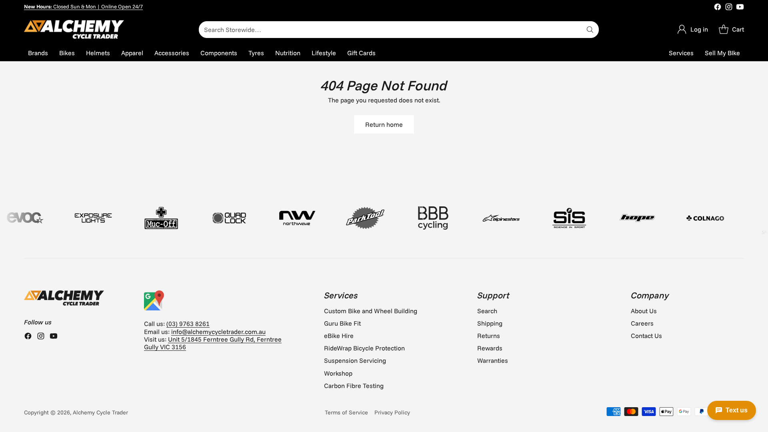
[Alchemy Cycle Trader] (74, 29)
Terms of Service (346, 412)
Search (487, 311)
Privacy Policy (392, 412)
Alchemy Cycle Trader (100, 412)
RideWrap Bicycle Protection (364, 348)
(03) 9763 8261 (188, 324)
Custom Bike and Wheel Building (370, 311)
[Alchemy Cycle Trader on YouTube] (740, 7)
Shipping (489, 323)
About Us (644, 311)
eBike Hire (339, 336)
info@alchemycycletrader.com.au (218, 332)
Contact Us (646, 336)
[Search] (590, 29)
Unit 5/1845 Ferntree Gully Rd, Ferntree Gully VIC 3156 (213, 343)
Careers (642, 323)
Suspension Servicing (355, 360)
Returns (488, 336)
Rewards (489, 348)
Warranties (492, 360)
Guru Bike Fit (342, 323)
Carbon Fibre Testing (354, 386)
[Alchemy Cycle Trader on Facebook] (718, 7)
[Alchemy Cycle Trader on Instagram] (729, 7)
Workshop (338, 373)
